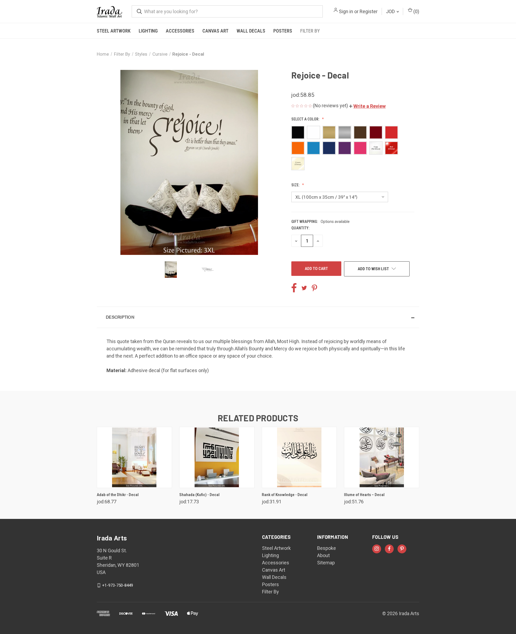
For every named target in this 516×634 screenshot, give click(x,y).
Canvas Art (215, 31)
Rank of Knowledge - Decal (284, 494)
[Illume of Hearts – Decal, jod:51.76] (381, 457)
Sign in (346, 11)
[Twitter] (304, 288)
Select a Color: (305, 119)
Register (369, 11)
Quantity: (300, 228)
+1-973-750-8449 (117, 585)
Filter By (310, 31)
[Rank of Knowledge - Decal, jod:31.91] (299, 457)
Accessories (180, 31)
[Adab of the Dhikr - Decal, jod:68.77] (134, 457)
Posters (282, 31)
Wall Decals (250, 31)
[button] (367, 106)
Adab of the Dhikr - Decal (118, 494)
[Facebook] (294, 288)
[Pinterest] (314, 288)
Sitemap (326, 562)
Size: (295, 185)
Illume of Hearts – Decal (364, 494)
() (415, 11)
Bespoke (326, 548)
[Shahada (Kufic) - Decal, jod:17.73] (216, 457)
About (323, 555)
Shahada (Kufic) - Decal (199, 494)
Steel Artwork (114, 31)
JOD (391, 11)
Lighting (148, 31)
